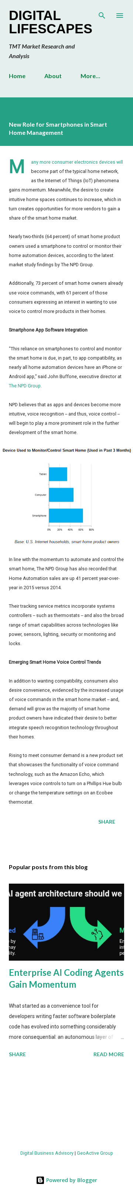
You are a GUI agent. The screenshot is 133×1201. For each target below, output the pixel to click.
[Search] (102, 13)
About (53, 75)
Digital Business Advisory (47, 1153)
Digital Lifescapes (50, 22)
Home (17, 75)
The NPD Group (25, 385)
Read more (108, 1054)
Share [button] (106, 821)
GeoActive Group (95, 1153)
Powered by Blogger (71, 1180)
